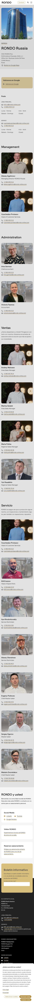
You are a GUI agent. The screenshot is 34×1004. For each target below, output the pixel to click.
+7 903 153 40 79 (9, 740)
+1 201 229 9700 (8, 919)
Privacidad (6, 992)
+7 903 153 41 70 (9, 702)
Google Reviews (11, 819)
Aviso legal (6, 989)
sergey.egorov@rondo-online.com (14, 742)
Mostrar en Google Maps (11, 65)
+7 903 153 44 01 (9, 663)
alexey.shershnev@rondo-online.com (15, 666)
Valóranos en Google (12, 84)
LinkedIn (9, 816)
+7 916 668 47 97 (9, 587)
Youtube (19, 816)
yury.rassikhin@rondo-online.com (14, 490)
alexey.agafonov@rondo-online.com (15, 184)
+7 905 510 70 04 (9, 488)
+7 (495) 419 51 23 (9, 107)
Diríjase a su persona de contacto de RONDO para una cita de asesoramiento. (14, 851)
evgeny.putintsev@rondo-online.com (15, 704)
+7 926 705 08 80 (9, 778)
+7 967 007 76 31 (9, 373)
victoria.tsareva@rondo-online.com (15, 313)
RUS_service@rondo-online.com (13, 927)
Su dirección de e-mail (10, 881)
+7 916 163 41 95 (9, 625)
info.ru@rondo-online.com (12, 104)
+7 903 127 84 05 (9, 412)
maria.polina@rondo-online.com (14, 452)
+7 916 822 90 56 (9, 450)
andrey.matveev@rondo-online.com (15, 376)
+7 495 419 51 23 (9, 125)
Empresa (4, 43)
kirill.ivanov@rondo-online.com (13, 589)
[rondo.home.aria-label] (6, 2)
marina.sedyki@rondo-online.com (14, 414)
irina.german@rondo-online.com (14, 274)
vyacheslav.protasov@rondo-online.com (16, 123)
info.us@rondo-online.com (11, 917)
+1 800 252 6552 (8, 929)
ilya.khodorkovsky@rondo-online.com (15, 627)
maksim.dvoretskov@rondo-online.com (16, 780)
